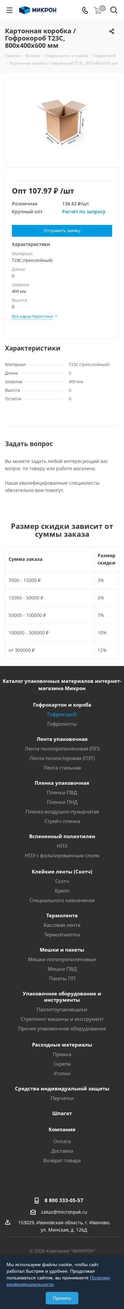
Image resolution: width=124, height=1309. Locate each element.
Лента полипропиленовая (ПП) (62, 748)
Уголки (62, 1073)
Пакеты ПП (62, 978)
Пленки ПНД (62, 802)
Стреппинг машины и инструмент (62, 1019)
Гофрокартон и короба (62, 704)
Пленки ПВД (62, 792)
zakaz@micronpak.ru (64, 1212)
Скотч (62, 881)
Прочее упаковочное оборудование (62, 1028)
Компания (62, 1129)
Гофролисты (62, 723)
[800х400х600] (62, 120)
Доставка (62, 1150)
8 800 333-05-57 (64, 1200)
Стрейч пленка (62, 821)
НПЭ (62, 845)
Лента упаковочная (62, 739)
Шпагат (62, 1113)
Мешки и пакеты (62, 949)
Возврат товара (62, 1160)
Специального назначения (62, 900)
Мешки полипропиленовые (62, 959)
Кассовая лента (62, 925)
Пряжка (62, 1054)
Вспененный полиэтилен (62, 836)
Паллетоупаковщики (62, 1009)
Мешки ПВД (62, 968)
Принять (62, 1298)
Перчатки (62, 1098)
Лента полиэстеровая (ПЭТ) (62, 758)
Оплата (62, 1141)
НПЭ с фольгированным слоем (62, 855)
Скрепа (62, 1063)
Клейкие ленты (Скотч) (62, 871)
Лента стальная (62, 767)
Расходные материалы (62, 1044)
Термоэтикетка (62, 934)
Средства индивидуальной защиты (62, 1088)
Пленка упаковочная (62, 782)
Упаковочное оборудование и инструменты (62, 996)
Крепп (62, 890)
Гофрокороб (62, 714)
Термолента (62, 915)
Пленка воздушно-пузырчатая (62, 811)
